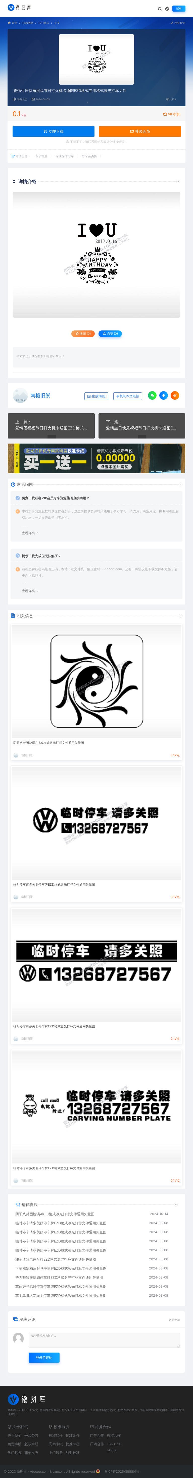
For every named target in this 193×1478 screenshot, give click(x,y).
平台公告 (31, 1435)
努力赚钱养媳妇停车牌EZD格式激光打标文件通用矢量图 (59, 1277)
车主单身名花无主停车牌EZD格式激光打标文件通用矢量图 (61, 1295)
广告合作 (97, 1435)
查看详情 (28, 533)
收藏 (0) (85, 333)
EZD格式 (43, 23)
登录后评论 (44, 1358)
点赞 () (112, 333)
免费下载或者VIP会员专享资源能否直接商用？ (55, 498)
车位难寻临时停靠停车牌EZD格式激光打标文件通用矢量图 (61, 1286)
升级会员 (142, 131)
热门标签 (15, 1452)
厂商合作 (97, 1444)
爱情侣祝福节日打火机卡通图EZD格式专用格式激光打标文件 (51, 427)
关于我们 (15, 1435)
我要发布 (179, 23)
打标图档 (27, 23)
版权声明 (31, 1444)
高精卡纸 (56, 1444)
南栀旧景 (22, 99)
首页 (14, 23)
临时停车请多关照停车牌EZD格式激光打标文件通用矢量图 (54, 884)
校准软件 (56, 1435)
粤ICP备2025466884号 (121, 1471)
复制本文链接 (129, 396)
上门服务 (56, 1452)
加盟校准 (73, 1452)
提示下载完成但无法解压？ (41, 556)
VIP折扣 (174, 114)
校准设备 (73, 1435)
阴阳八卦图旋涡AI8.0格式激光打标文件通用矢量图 (48, 743)
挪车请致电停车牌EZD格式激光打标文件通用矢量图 (55, 1259)
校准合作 (114, 1435)
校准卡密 (73, 1444)
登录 (179, 8)
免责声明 (15, 1444)
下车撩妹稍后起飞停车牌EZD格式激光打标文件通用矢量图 (61, 1268)
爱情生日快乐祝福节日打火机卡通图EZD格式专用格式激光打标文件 (142, 427)
